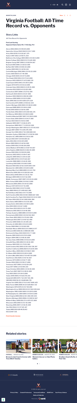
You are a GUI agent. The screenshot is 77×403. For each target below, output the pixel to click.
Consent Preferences (26, 392)
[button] (37, 363)
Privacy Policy (14, 392)
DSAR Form (50, 392)
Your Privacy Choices (61, 392)
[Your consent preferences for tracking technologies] (3, 400)
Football (9, 354)
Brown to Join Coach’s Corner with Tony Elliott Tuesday (18, 358)
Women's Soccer (37, 354)
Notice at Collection (38, 395)
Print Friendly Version (13, 316)
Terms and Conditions (39, 392)
